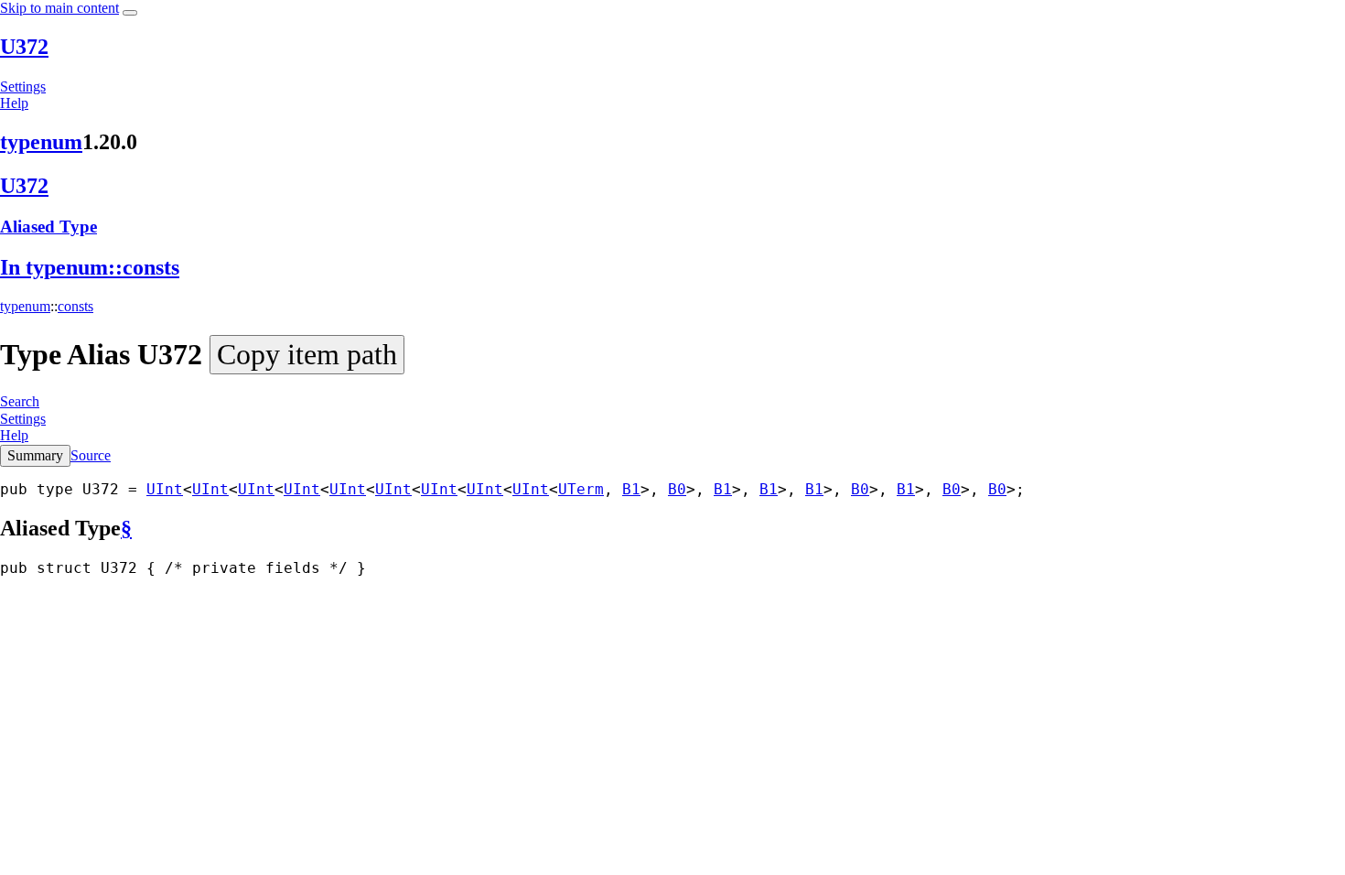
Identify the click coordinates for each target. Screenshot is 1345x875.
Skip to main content (59, 8)
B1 (631, 489)
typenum (41, 142)
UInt (164, 489)
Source (90, 455)
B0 (677, 489)
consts (75, 306)
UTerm (581, 489)
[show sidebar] (130, 13)
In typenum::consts (89, 267)
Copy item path (307, 354)
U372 (24, 47)
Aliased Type (48, 226)
